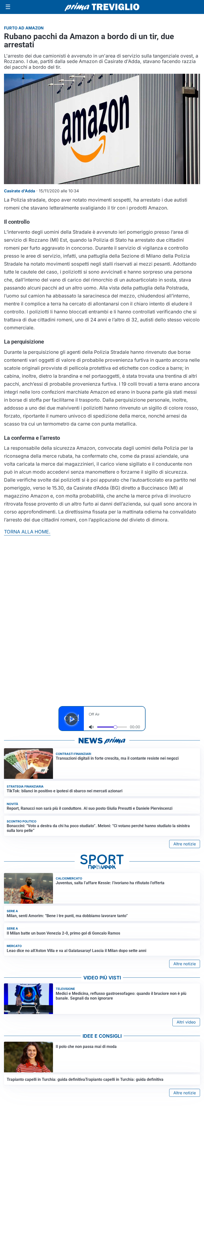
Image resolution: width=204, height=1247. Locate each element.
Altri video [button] (186, 1022)
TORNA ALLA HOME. (27, 532)
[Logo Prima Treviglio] (102, 7)
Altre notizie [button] (184, 843)
